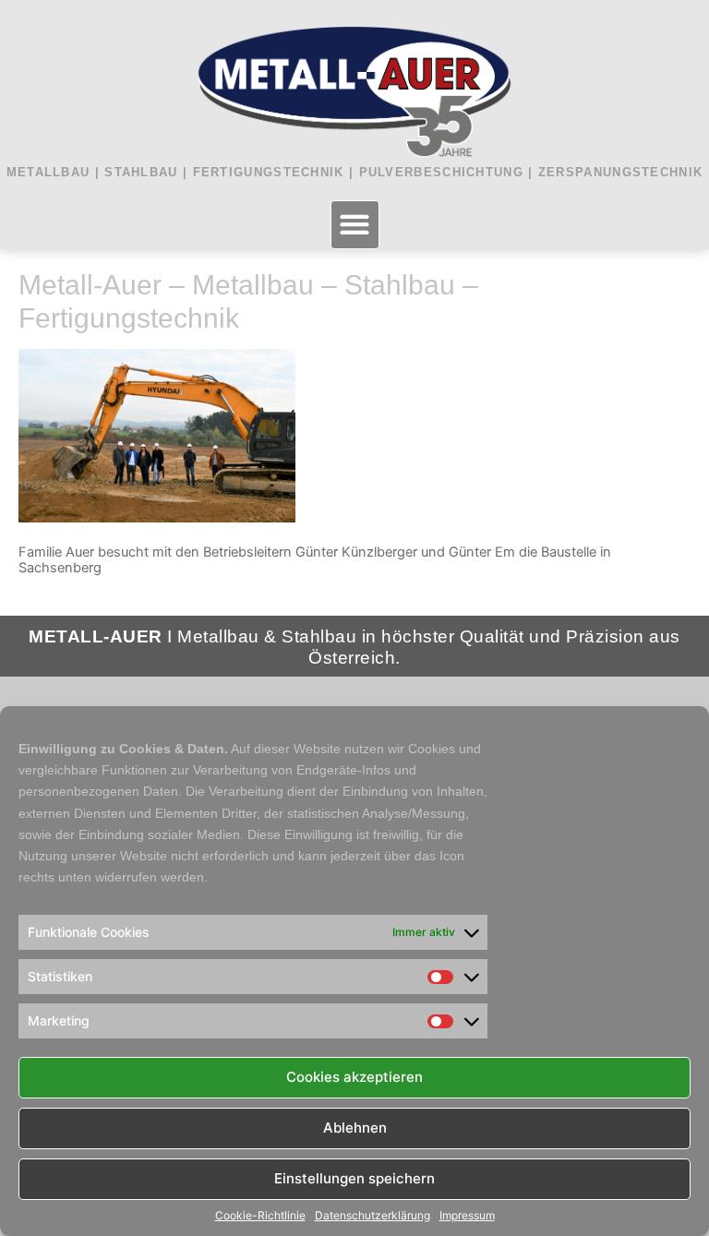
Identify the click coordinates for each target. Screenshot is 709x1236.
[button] (354, 224)
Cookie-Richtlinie (260, 1215)
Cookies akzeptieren (354, 1077)
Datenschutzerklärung (372, 1215)
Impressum (467, 1215)
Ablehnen (355, 1127)
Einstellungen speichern (354, 1178)
